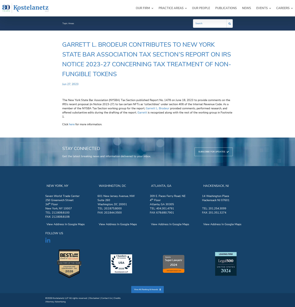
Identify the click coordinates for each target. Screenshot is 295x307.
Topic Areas (68, 23)
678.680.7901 (165, 212)
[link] (25, 8)
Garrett (142, 112)
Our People (201, 8)
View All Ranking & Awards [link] (146, 289)
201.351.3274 (217, 212)
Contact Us (106, 298)
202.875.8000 (113, 208)
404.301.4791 (165, 208)
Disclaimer (94, 298)
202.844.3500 (113, 212)
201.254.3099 (217, 208)
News (246, 8)
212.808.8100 (61, 212)
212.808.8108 (61, 217)
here (72, 124)
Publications (226, 8)
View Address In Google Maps (66, 224)
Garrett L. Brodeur (157, 108)
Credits (117, 298)
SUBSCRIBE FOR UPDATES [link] (211, 151)
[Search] (230, 23)
